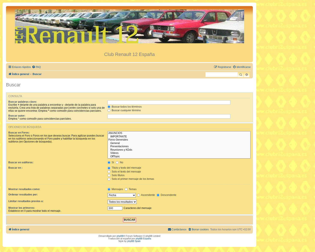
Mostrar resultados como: (24, 189)
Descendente (168, 195)
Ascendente (148, 195)
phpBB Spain (134, 241)
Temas (132, 189)
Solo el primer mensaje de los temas (132, 178)
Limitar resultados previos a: (26, 201)
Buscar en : (15, 167)
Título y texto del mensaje (126, 167)
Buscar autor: (16, 115)
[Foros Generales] (179, 140)
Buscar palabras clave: (22, 101)
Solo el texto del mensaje (126, 171)
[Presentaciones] (179, 146)
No (121, 162)
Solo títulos (117, 175)
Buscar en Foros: (19, 132)
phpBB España (143, 238)
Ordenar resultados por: (23, 194)
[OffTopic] (179, 156)
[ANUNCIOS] (179, 133)
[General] (179, 143)
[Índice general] (129, 28)
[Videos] (179, 153)
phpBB (120, 236)
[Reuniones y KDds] (179, 150)
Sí (112, 162)
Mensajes (117, 189)
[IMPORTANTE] (179, 136)
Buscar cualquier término (126, 110)
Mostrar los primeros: (21, 207)
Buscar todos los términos (126, 106)
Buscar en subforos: (20, 162)
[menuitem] (36, 67)
